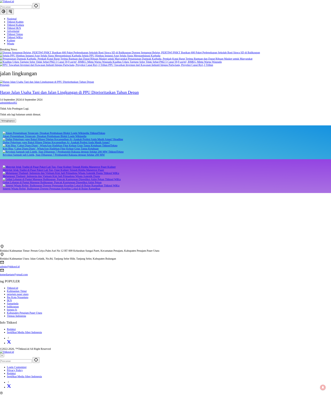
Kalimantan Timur (17, 291)
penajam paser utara (17, 294)
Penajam (4, 84)
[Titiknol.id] (7, 1)
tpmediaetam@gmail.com (14, 274)
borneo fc (12, 309)
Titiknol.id (12, 288)
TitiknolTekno (97, 133)
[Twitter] (9, 343)
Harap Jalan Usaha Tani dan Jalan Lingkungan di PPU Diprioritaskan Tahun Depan (69, 92)
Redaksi (11, 329)
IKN (9, 300)
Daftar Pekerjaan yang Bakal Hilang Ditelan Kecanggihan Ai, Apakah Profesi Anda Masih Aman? (56, 142)
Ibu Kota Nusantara (17, 297)
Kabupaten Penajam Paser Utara (24, 312)
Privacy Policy (15, 370)
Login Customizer (17, 367)
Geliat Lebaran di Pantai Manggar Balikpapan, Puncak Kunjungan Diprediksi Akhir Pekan (52, 182)
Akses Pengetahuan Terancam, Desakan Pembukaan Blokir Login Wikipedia (44, 136)
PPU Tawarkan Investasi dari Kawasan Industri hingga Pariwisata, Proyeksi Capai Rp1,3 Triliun (160, 64)
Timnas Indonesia (16, 315)
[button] (36, 6)
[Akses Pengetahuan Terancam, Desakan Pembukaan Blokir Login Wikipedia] (46, 133)
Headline (118, 139)
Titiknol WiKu (111, 173)
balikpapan (13, 306)
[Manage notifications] (323, 387)
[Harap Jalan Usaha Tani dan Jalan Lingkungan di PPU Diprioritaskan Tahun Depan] (47, 81)
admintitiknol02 (8, 102)
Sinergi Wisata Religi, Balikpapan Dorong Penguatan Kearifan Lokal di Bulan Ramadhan (51, 188)
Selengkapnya (8, 120)
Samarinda (12, 303)
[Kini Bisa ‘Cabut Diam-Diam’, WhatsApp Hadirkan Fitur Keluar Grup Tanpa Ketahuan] (52, 145)
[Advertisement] (103, 217)
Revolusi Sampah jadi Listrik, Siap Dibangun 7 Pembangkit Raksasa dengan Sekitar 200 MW (54, 154)
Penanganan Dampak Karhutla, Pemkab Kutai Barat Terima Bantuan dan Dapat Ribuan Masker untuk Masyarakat (190, 58)
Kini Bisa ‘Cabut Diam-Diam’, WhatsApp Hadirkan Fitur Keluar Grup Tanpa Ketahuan (51, 148)
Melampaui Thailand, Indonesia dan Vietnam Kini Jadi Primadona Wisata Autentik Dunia (51, 176)
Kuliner (111, 166)
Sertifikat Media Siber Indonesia (24, 332)
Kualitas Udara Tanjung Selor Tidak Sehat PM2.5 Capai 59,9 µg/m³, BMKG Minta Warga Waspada (167, 61)
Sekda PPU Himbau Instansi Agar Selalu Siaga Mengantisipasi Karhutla (121, 55)
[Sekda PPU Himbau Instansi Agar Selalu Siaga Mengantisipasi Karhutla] (41, 55)
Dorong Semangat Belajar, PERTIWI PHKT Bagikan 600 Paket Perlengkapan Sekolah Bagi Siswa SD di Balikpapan (196, 52)
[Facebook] (8, 338)
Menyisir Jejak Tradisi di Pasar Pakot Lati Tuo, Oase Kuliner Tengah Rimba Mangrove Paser (53, 170)
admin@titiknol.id (10, 266)
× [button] (2, 355)
